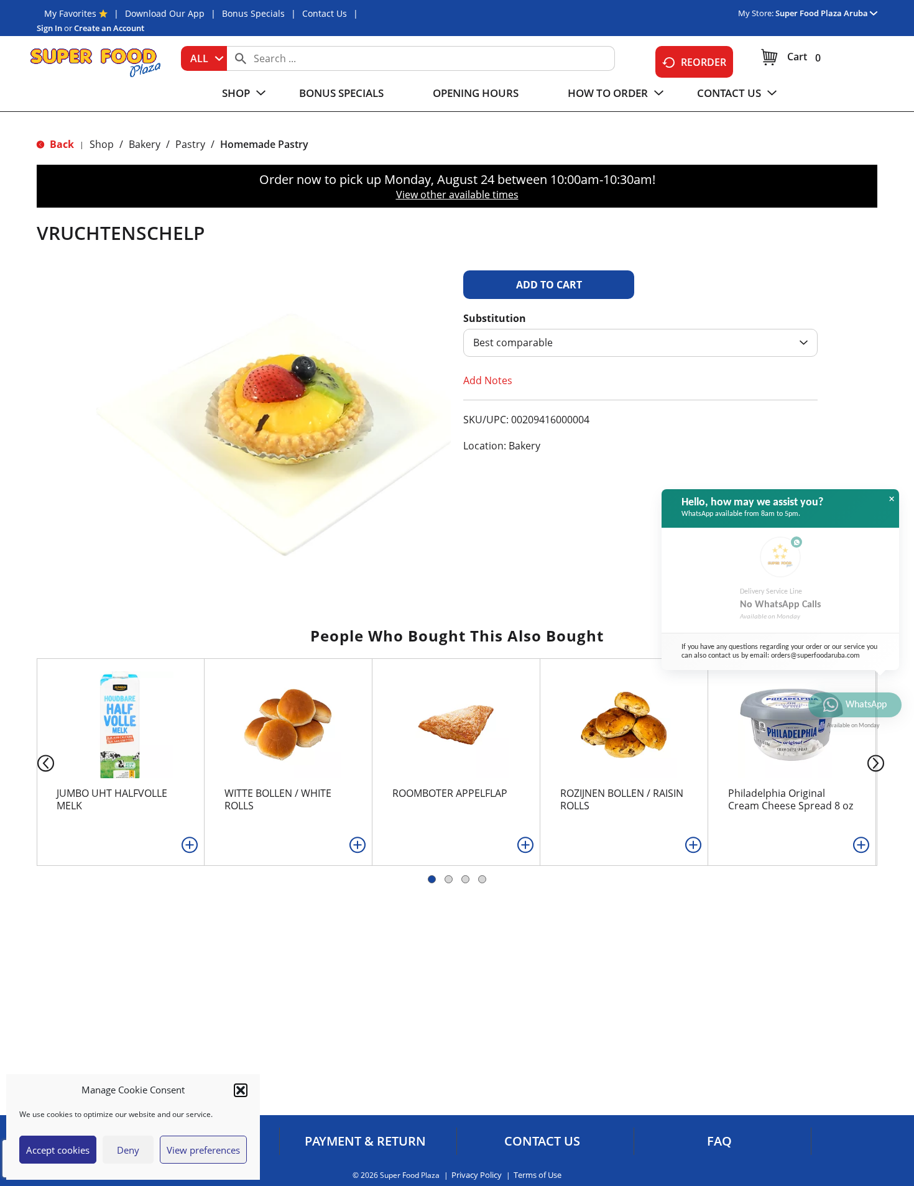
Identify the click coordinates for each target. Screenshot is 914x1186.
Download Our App (165, 13)
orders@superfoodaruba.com (815, 656)
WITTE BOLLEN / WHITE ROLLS (277, 799)
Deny (128, 1150)
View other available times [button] (457, 194)
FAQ (719, 1141)
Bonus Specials (253, 13)
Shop (102, 144)
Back (60, 144)
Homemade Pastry (264, 144)
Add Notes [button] (487, 380)
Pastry (190, 144)
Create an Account (109, 28)
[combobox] (204, 58)
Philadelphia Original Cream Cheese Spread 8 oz (790, 799)
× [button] (892, 499)
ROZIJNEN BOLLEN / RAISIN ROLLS (621, 799)
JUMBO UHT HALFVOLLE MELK (112, 799)
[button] (240, 1090)
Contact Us (324, 13)
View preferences (203, 1150)
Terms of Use (537, 1175)
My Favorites (70, 13)
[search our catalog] (240, 58)
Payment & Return (365, 1141)
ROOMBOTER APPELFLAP (449, 793)
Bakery (144, 144)
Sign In (49, 28)
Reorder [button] (703, 62)
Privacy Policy (476, 1175)
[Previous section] (35, 762)
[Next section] (878, 762)
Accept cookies (58, 1150)
